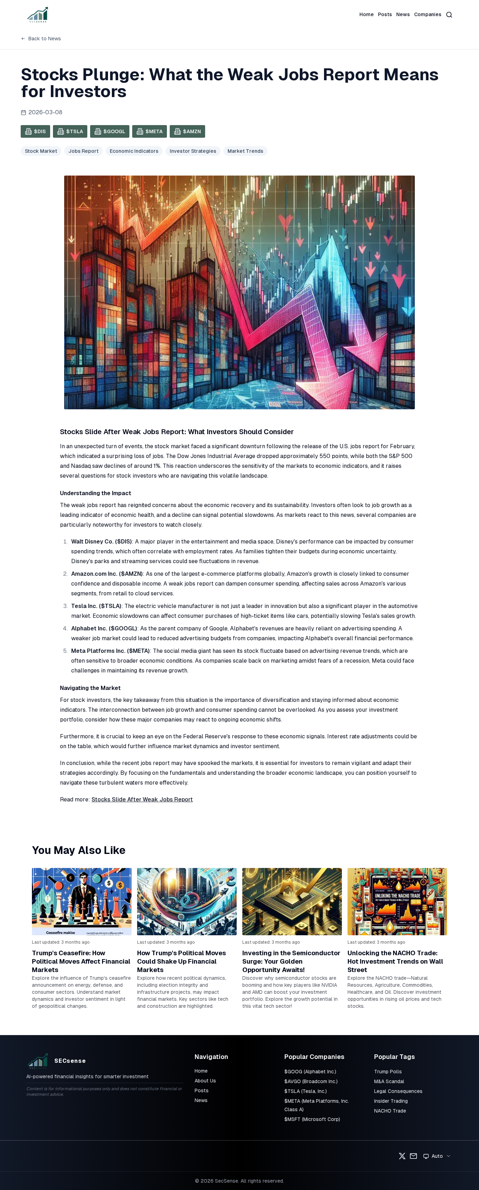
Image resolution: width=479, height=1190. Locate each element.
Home (366, 14)
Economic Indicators (134, 151)
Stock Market (41, 151)
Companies (427, 14)
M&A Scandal (389, 1081)
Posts (385, 14)
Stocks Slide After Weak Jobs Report (142, 799)
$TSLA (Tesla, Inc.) (305, 1091)
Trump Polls (388, 1071)
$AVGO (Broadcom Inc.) (311, 1081)
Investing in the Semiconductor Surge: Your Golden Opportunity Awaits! (291, 961)
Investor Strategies (193, 151)
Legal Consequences (398, 1091)
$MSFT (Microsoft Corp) (312, 1119)
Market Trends (245, 151)
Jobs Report (83, 151)
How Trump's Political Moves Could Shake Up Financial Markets (181, 961)
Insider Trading (391, 1101)
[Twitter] (402, 1156)
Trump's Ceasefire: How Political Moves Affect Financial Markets (81, 961)
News (403, 14)
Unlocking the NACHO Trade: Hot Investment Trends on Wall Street (395, 961)
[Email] (413, 1156)
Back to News (44, 38)
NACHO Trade (390, 1111)
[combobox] (437, 1156)
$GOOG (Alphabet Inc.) (310, 1071)
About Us (205, 1080)
